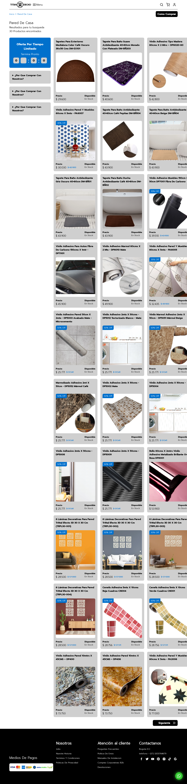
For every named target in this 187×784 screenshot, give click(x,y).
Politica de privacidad (92, 400)
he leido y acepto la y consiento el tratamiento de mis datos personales (88, 402)
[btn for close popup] (133, 370)
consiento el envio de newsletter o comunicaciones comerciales (91, 410)
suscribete (122, 391)
